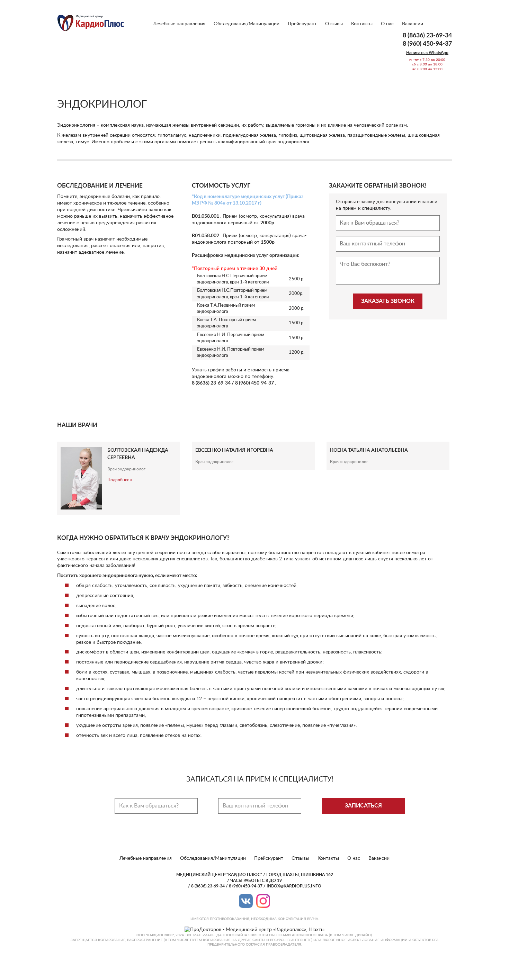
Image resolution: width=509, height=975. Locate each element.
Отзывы (334, 23)
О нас (387, 23)
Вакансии (412, 23)
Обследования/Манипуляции (246, 23)
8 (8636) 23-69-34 (427, 36)
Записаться (363, 806)
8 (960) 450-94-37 (427, 44)
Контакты (362, 23)
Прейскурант (302, 23)
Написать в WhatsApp (427, 53)
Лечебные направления (179, 23)
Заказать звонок (387, 301)
